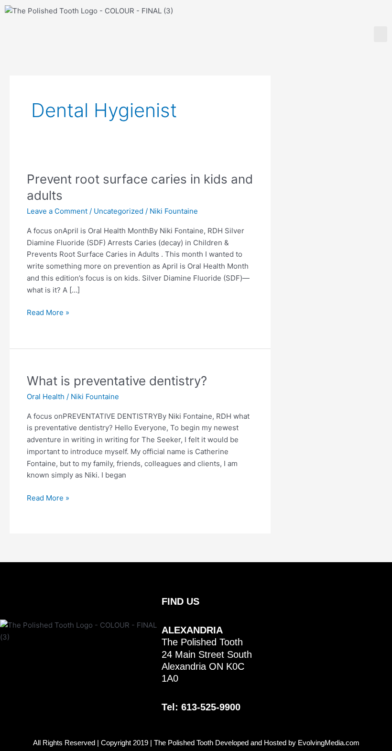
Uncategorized (118, 211)
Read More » (48, 312)
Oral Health (46, 396)
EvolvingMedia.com (328, 743)
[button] (380, 34)
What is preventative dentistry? (117, 380)
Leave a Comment (57, 211)
